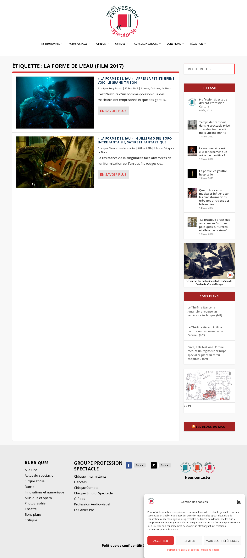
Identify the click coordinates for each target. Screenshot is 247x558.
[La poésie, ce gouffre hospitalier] (192, 173)
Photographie (35, 503)
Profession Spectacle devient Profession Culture (213, 103)
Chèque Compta (86, 487)
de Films (166, 88)
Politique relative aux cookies (183, 549)
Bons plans (174, 43)
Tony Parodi (115, 88)
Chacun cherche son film (122, 148)
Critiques (155, 88)
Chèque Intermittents (90, 476)
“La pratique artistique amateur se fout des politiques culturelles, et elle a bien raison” (214, 225)
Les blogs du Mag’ (211, 427)
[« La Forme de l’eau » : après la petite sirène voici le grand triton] (55, 103)
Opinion (101, 43)
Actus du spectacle (39, 475)
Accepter (160, 541)
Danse (30, 486)
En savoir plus (113, 110)
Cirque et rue (35, 481)
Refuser (189, 541)
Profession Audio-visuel (92, 504)
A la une (145, 88)
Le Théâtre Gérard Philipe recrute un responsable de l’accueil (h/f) (205, 331)
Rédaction (196, 43)
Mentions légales (210, 549)
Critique (120, 43)
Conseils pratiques (146, 43)
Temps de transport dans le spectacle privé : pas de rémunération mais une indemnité (214, 127)
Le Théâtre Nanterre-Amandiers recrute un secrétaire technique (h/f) (205, 311)
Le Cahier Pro (84, 510)
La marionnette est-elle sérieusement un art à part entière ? (213, 152)
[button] (239, 502)
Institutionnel (50, 43)
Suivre (139, 465)
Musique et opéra (38, 498)
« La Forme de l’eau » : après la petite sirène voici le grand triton (136, 80)
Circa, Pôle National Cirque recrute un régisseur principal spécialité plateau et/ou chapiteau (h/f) (207, 353)
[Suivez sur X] (154, 465)
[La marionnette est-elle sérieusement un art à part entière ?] (192, 151)
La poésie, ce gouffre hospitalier (213, 172)
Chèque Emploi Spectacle (93, 493)
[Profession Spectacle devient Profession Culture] (192, 102)
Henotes (80, 482)
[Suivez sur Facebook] (129, 465)
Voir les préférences (222, 541)
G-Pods (79, 498)
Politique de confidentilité (123, 545)
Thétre (31, 509)
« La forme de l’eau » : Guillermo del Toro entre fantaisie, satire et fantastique (135, 140)
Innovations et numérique (44, 492)
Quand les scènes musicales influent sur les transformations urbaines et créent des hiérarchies (214, 197)
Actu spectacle (78, 43)
